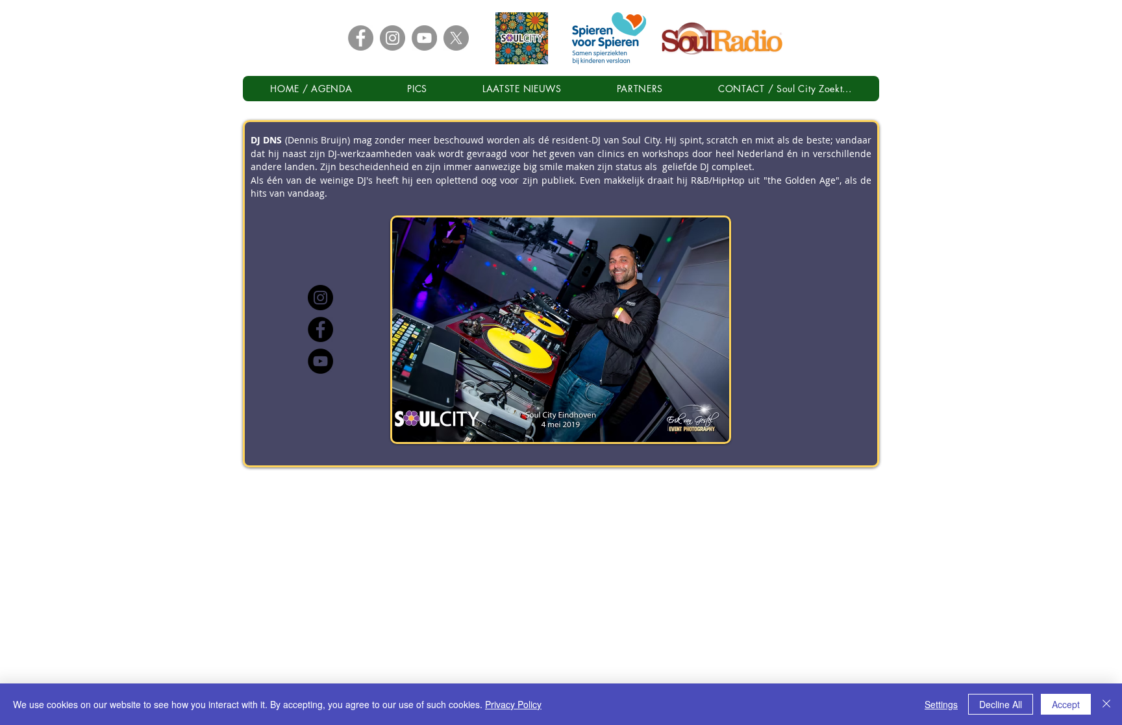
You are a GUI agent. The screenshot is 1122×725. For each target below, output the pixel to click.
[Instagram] (320, 297)
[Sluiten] (1106, 704)
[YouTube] (320, 361)
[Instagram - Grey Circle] (392, 38)
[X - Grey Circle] (456, 38)
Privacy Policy (513, 704)
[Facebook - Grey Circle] (360, 38)
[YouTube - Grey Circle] (424, 38)
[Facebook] (320, 329)
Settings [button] (941, 704)
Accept (1066, 704)
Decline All (1000, 704)
